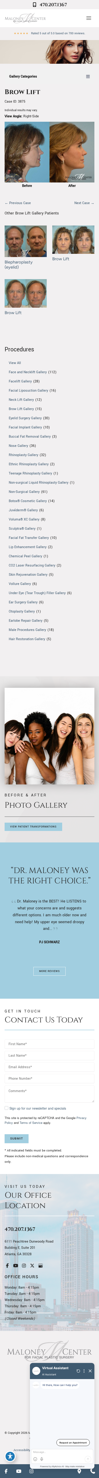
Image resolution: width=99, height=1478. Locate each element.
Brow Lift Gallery (21, 409)
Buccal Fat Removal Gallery (30, 436)
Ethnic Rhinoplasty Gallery (29, 464)
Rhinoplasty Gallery (23, 455)
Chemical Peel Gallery (25, 556)
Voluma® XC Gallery (24, 519)
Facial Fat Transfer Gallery (29, 537)
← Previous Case (18, 203)
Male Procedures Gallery (27, 630)
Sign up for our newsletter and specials (37, 1108)
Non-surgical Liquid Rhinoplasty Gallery (38, 482)
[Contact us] (92, 1471)
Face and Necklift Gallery (28, 372)
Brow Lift (22, 92)
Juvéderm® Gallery (23, 510)
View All (15, 363)
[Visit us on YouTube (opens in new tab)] (15, 1265)
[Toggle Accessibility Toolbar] (10, 1456)
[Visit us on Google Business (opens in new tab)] (40, 1265)
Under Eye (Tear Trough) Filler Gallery (37, 593)
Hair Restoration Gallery (27, 639)
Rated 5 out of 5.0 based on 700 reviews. (58, 33)
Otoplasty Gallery (22, 611)
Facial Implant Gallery (25, 427)
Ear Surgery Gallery (23, 602)
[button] (33, 827)
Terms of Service (31, 1122)
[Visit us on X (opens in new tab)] (32, 1265)
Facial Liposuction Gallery (28, 390)
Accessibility (22, 1450)
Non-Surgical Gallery (24, 491)
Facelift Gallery (20, 381)
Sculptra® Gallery (22, 528)
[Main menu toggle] (88, 18)
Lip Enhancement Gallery (28, 547)
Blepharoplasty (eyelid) (19, 265)
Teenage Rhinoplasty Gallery (30, 473)
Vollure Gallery (20, 583)
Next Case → (84, 203)
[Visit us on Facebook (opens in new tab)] (7, 1265)
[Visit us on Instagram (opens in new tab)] (24, 1265)
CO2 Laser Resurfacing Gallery (32, 565)
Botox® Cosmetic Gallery (28, 501)
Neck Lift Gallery (21, 399)
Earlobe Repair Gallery (25, 620)
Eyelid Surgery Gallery (25, 418)
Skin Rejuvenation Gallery (28, 574)
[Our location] (79, 1471)
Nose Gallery (18, 445)
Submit (16, 1138)
